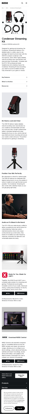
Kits (3, 8)
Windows (21, 293)
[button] (26, 3)
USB (7, 8)
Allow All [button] (19, 408)
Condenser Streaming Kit (15, 8)
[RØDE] (5, 3)
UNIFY (20, 280)
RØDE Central (6, 342)
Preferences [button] (8, 408)
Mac (8, 293)
